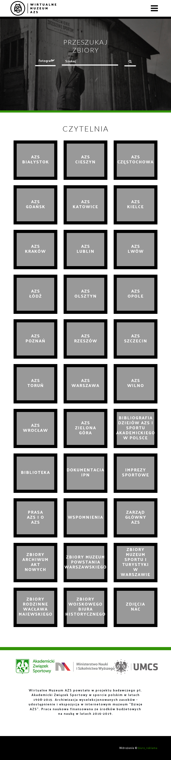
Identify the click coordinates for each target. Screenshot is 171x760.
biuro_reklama (147, 748)
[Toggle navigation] (154, 8)
